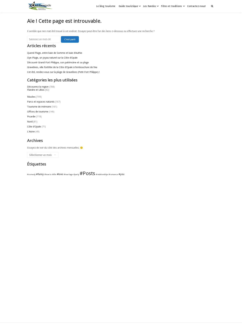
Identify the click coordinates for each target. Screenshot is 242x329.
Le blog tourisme (105, 6)
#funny (40, 174)
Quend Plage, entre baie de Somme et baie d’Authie (54, 52)
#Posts (87, 173)
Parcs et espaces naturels (40, 101)
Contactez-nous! (196, 6)
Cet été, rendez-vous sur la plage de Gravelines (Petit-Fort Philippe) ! (63, 72)
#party (76, 174)
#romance (113, 174)
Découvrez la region (38, 86)
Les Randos (149, 6)
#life (54, 174)
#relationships (102, 174)
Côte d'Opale (34, 126)
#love (60, 174)
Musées (31, 96)
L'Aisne (31, 131)
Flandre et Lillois (35, 89)
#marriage (68, 174)
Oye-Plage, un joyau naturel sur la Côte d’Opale (52, 57)
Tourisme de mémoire (39, 106)
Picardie (31, 116)
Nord (30, 121)
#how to (48, 174)
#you (121, 174)
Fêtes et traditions (171, 6)
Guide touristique (128, 6)
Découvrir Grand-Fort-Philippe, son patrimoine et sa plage (58, 62)
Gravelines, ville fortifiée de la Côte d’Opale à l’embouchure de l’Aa (62, 67)
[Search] (212, 6)
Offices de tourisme (37, 111)
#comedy (31, 174)
